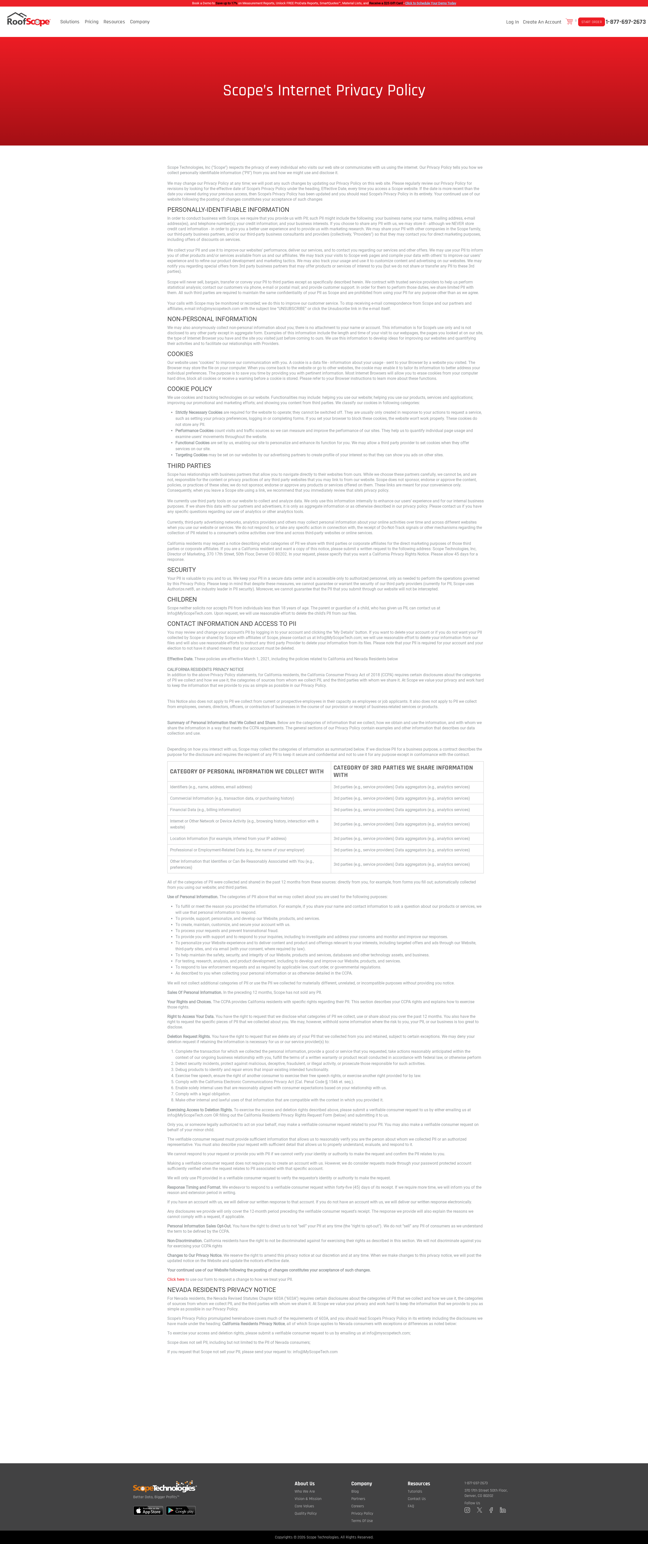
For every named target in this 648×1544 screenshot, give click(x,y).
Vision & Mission (308, 1498)
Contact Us (417, 1498)
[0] (569, 21)
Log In (512, 22)
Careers (357, 1506)
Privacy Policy (362, 1513)
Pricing (91, 21)
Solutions (70, 21)
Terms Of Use (362, 1521)
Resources (114, 21)
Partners (358, 1498)
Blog (355, 1491)
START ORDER (591, 22)
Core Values (304, 1506)
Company (140, 21)
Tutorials (415, 1491)
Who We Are (305, 1491)
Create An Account (542, 22)
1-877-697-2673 (626, 22)
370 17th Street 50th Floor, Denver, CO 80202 (486, 1493)
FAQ (411, 1506)
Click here (176, 1279)
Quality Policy (306, 1513)
